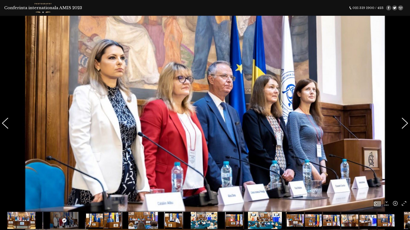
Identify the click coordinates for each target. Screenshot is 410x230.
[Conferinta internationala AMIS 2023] (377, 204)
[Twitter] (394, 7)
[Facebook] (388, 7)
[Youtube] (400, 7)
